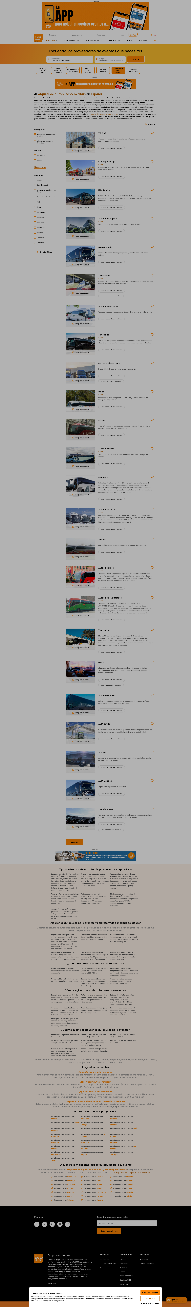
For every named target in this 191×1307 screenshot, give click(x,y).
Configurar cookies (150, 1303)
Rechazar (150, 1298)
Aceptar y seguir (150, 1292)
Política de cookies (86, 1299)
